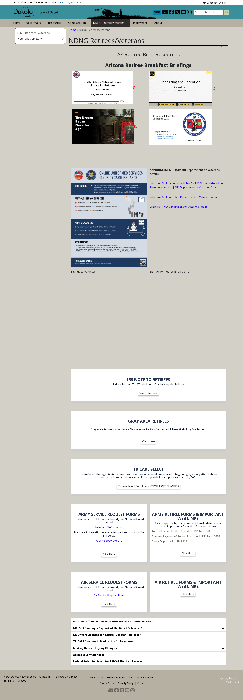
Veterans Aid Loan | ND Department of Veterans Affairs (184, 197)
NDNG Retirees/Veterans (108, 23)
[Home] (36, 12)
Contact (141, 683)
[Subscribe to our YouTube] (183, 12)
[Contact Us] (165, 12)
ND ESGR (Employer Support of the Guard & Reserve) (107, 628)
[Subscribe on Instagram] (189, 12)
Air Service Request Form (109, 595)
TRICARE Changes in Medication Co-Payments (103, 641)
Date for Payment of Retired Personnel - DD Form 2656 (186, 536)
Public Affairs (33, 23)
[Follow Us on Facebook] (171, 12)
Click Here (148, 441)
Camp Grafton (77, 23)
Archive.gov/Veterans (109, 540)
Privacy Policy (106, 683)
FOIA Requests (145, 677)
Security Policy (125, 683)
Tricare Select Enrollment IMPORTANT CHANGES (148, 486)
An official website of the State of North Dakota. (46, 2)
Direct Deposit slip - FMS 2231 (170, 541)
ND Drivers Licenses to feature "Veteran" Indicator (107, 635)
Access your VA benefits (88, 655)
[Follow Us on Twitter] (177, 12)
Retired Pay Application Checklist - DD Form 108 (181, 531)
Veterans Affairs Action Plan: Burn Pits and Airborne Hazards (113, 621)
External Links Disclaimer (119, 677)
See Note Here (148, 393)
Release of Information (109, 527)
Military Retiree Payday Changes (95, 648)
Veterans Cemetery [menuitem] (30, 38)
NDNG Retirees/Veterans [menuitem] (33, 33)
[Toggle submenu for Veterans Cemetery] (63, 39)
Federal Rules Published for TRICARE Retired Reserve (107, 661)
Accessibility (96, 677)
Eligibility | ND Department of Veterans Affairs (179, 206)
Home (17, 23)
